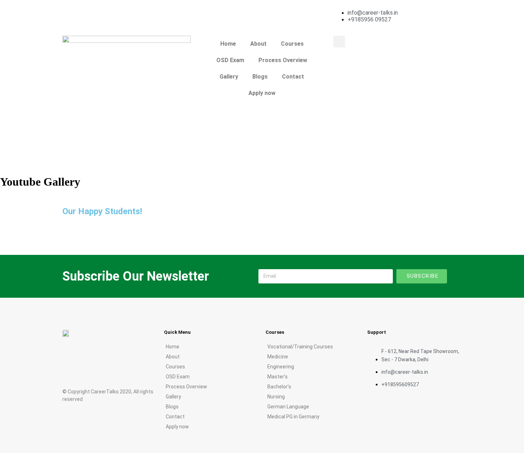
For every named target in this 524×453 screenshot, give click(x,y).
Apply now (262, 93)
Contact (293, 76)
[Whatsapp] (138, 370)
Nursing (276, 396)
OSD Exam (230, 60)
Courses (292, 43)
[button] (339, 41)
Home (228, 43)
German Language (288, 406)
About (258, 43)
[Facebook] (71, 12)
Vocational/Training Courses (300, 346)
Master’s (277, 376)
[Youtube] (90, 12)
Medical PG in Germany (293, 416)
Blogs (260, 76)
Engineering (280, 366)
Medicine (277, 356)
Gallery (229, 76)
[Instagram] (110, 12)
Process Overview (282, 60)
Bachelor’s (279, 386)
